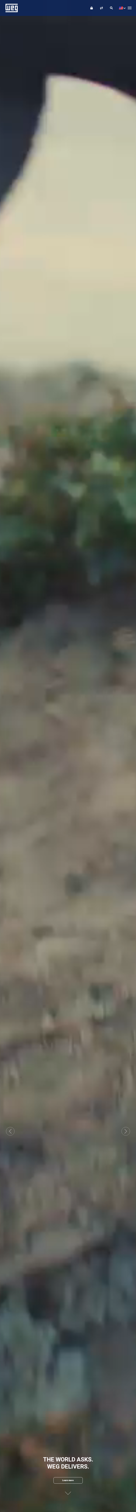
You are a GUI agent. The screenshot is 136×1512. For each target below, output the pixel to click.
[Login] (91, 8)
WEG (10, 8)
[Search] (111, 8)
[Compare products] (101, 8)
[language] (121, 8)
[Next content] (68, 1491)
